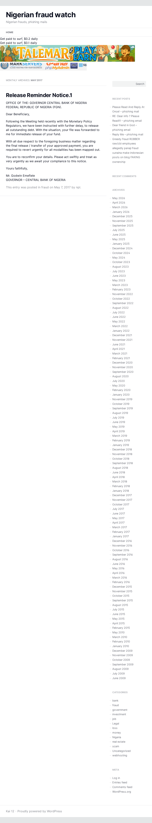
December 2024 (122, 248)
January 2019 (120, 445)
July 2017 (118, 508)
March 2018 (119, 481)
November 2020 (122, 367)
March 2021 (119, 353)
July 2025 (118, 229)
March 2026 (120, 207)
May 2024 (118, 257)
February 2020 (121, 389)
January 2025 (121, 243)
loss (115, 727)
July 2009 (118, 673)
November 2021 (122, 339)
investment (119, 714)
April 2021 (118, 348)
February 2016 (121, 582)
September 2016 (122, 554)
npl (78, 187)
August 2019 (120, 412)
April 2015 (118, 623)
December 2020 (122, 362)
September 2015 (122, 600)
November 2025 (122, 220)
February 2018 (121, 486)
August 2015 (120, 605)
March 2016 (119, 577)
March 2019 (119, 435)
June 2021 (118, 344)
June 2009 (119, 678)
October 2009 (121, 659)
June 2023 (119, 275)
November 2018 (122, 454)
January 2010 (120, 646)
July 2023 (118, 271)
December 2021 (122, 335)
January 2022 (121, 330)
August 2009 (120, 668)
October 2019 (120, 403)
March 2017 (119, 527)
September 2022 (122, 303)
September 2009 (122, 664)
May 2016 (118, 568)
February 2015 (121, 627)
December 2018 (122, 449)
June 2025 (119, 234)
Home (9, 32)
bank (115, 700)
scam (115, 746)
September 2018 (122, 463)
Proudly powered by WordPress (39, 811)
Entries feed (119, 782)
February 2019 (121, 440)
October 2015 (120, 595)
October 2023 (121, 262)
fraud (45, 187)
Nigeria (116, 737)
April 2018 (118, 477)
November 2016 (122, 545)
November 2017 (122, 499)
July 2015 (118, 609)
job (114, 718)
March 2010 (119, 637)
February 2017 (121, 531)
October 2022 (121, 298)
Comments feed (122, 787)
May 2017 (118, 518)
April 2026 (118, 202)
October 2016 (120, 550)
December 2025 (122, 216)
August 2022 (120, 307)
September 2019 (122, 408)
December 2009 (122, 650)
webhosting (119, 755)
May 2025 (118, 239)
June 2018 (118, 472)
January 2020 (121, 394)
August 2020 (120, 376)
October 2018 (120, 458)
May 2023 (118, 280)
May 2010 (118, 632)
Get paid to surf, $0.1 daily (18, 43)
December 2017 (122, 495)
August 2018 (120, 467)
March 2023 (120, 284)
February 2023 (121, 289)
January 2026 (120, 211)
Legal (115, 723)
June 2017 (118, 513)
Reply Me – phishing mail (127, 134)
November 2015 (122, 591)
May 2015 (118, 618)
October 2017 (120, 504)
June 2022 (119, 316)
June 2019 (118, 422)
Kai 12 (10, 811)
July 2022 (118, 312)
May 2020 (118, 385)
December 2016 (122, 540)
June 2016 (118, 563)
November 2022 (122, 294)
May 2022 (118, 321)
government (119, 709)
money (116, 732)
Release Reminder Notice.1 (39, 95)
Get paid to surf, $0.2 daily (19, 39)
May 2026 (118, 198)
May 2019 (118, 426)
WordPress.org (121, 791)
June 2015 (118, 614)
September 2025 (122, 225)
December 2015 (122, 586)
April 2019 (118, 431)
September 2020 (122, 371)
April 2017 (118, 522)
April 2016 (118, 572)
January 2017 (120, 536)
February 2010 (121, 641)
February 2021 (121, 358)
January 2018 (120, 490)
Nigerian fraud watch (41, 14)
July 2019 (118, 417)
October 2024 (121, 252)
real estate (118, 741)
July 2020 (118, 380)
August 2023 (120, 266)
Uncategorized (121, 750)
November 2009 (122, 655)
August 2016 (120, 559)
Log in (116, 777)
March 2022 (120, 326)
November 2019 (122, 399)
